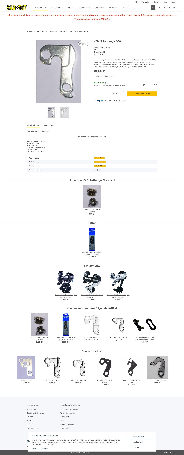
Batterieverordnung (67, 424)
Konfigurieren (138, 442)
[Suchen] (153, 7)
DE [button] (136, 2)
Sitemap (30, 421)
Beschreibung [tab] (33, 125)
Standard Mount (99, 158)
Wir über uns (32, 409)
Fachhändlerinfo (33, 428)
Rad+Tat (30, 424)
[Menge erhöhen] (121, 93)
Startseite (145, 2)
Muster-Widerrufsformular (70, 409)
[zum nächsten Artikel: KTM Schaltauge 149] (154, 31)
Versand (111, 76)
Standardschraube (100, 161)
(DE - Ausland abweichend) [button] (117, 85)
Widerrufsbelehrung (67, 413)
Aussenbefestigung (100, 165)
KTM (103, 52)
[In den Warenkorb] (29, 38)
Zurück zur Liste (34, 31)
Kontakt (173, 2)
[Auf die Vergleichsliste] (80, 44)
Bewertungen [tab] (49, 125)
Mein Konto (156, 2)
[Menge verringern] (96, 93)
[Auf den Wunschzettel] (85, 44)
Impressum (35, 448)
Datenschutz (46, 448)
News (166, 2)
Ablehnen (138, 447)
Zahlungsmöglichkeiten (35, 413)
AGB (61, 421)
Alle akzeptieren (138, 436)
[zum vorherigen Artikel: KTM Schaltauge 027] (150, 31)
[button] (159, 7)
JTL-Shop (172, 452)
